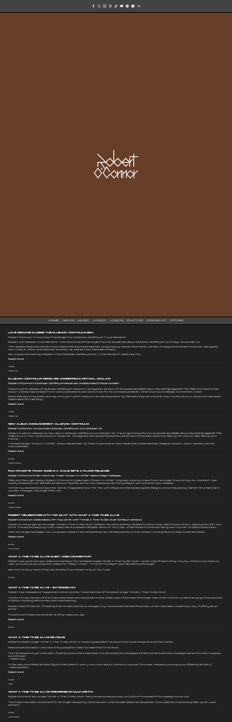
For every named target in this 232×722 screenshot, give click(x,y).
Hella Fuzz (18, 659)
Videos (116, 321)
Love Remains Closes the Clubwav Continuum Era (51, 333)
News (68, 321)
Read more (16, 359)
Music (83, 321)
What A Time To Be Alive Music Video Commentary (50, 557)
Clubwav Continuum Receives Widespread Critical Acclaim (59, 379)
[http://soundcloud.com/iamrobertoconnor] (138, 6)
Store (177, 321)
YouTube (103, 570)
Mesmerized (19, 668)
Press (16, 371)
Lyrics (99, 321)
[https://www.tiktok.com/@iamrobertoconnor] (116, 6)
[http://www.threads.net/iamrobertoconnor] (110, 6)
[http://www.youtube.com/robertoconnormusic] (121, 6)
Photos (135, 321)
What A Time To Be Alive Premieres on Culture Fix (50, 692)
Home (53, 321)
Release (11, 371)
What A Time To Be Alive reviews (36, 637)
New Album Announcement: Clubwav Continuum (48, 424)
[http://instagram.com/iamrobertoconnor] (104, 6)
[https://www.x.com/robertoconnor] (99, 6)
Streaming (18, 463)
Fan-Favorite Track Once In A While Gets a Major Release (58, 471)
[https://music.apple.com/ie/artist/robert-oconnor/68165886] (132, 6)
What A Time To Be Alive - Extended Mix (42, 588)
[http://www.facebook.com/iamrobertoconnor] (93, 6)
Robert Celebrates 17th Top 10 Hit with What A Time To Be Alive (63, 515)
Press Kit (157, 321)
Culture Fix (136, 697)
